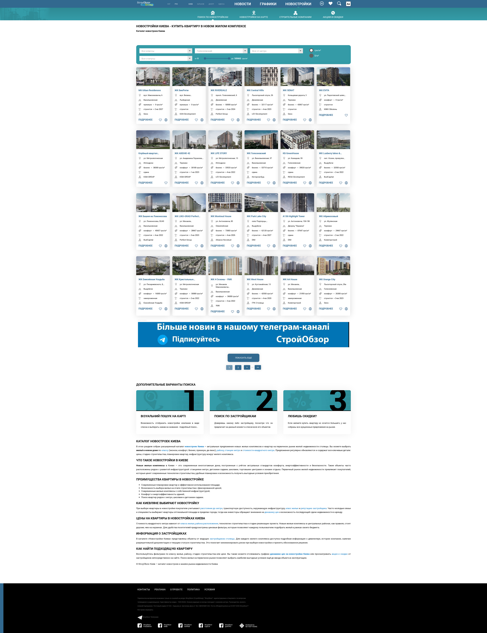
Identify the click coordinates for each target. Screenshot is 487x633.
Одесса (221, 4)
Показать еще (243, 357)
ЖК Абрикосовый (328, 216)
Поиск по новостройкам (212, 16)
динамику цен (272, 512)
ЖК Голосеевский (256, 153)
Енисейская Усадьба (153, 302)
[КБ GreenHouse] (297, 139)
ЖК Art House (290, 279)
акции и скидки (340, 553)
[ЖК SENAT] (297, 76)
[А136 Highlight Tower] (297, 202)
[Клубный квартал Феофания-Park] (153, 139)
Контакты (143, 589)
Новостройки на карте (254, 16)
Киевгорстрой (330, 239)
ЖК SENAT (288, 90)
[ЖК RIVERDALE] (225, 76)
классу (165, 450)
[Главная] (145, 4)
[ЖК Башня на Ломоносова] (153, 202)
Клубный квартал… (148, 153)
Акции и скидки (333, 16)
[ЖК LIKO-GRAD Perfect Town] (189, 202)
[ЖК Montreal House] (225, 202)
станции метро (232, 450)
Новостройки (298, 4)
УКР (168, 4)
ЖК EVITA (324, 90)
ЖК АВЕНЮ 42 (182, 153)
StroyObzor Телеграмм (150, 617)
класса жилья (187, 523)
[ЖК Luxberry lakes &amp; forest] (333, 139)
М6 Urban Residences (149, 90)
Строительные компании (295, 16)
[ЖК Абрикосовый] (333, 202)
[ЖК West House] (261, 265)
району (220, 450)
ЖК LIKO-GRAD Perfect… (187, 216)
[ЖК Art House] (297, 265)
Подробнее (145, 119)
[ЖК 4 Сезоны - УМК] (225, 265)
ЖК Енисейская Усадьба (151, 279)
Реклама (160, 589)
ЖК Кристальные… (185, 279)
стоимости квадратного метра (258, 450)
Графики (268, 4)
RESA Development (296, 177)
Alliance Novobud (223, 239)
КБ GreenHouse (291, 153)
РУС (176, 4)
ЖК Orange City (327, 279)
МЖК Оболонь (330, 109)
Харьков (200, 4)
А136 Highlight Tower (294, 216)
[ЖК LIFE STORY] (225, 139)
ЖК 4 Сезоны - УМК (221, 279)
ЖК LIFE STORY (219, 153)
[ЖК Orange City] (333, 265)
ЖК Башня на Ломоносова (152, 216)
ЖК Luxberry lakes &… (330, 153)
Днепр (211, 4)
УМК (218, 305)
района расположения (206, 523)
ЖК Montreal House (221, 216)
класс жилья (292, 508)
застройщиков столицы (222, 538)
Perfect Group (222, 114)
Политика (193, 589)
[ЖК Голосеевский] (261, 139)
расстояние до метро (211, 508)
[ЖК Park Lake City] (261, 202)
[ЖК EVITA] (333, 76)
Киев (191, 4)
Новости (242, 4)
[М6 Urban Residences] (153, 76)
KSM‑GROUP (149, 177)
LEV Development (259, 114)
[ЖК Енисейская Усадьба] (153, 265)
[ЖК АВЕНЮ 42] (189, 139)
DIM (253, 239)
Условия (209, 589)
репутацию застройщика (313, 508)
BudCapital (329, 177)
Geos (146, 114)
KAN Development (188, 114)
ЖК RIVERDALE (219, 90)
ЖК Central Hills (255, 90)
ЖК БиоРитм (182, 90)
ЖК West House (255, 279)
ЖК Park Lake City (256, 216)
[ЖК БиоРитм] (189, 76)
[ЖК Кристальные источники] (189, 265)
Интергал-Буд (258, 177)
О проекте (176, 589)
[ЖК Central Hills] (261, 76)
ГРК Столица (258, 302)
